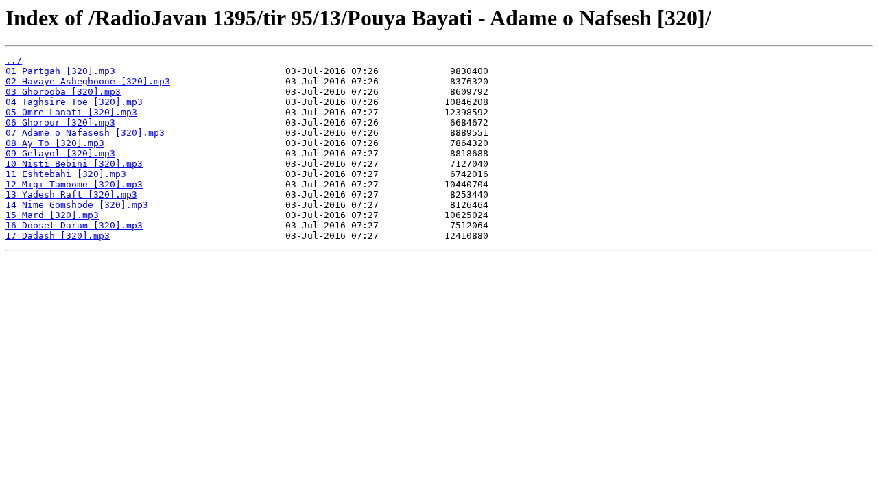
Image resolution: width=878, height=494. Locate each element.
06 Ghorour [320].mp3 (60, 122)
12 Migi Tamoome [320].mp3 (74, 184)
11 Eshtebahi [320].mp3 (65, 174)
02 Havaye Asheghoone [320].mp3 (87, 81)
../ (13, 61)
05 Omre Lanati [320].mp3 (71, 112)
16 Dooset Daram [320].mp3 (74, 225)
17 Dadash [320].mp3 (57, 236)
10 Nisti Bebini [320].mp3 (74, 163)
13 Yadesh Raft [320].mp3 (71, 194)
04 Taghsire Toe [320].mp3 (74, 102)
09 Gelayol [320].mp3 (60, 153)
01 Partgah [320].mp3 (60, 71)
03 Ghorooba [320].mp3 (63, 91)
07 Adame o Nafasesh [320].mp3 (85, 133)
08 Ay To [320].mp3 (54, 143)
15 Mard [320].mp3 (52, 215)
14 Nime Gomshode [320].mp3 (76, 205)
